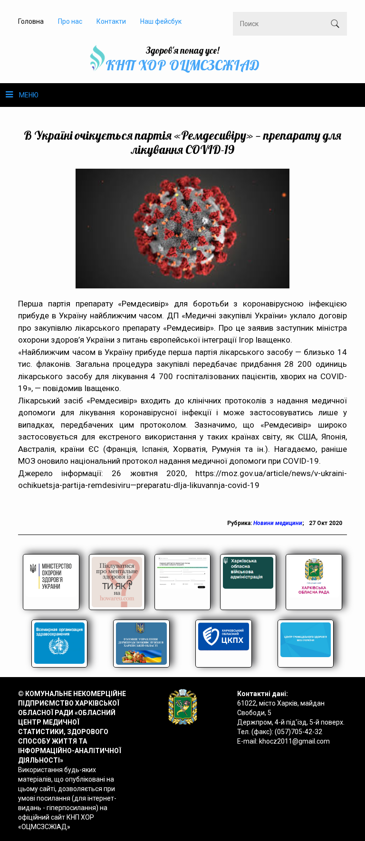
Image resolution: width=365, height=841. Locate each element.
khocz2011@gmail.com (294, 741)
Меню (28, 95)
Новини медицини (277, 523)
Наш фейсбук (161, 21)
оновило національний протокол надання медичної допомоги (151, 461)
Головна (31, 21)
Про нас (70, 21)
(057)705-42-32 (298, 732)
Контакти (111, 21)
